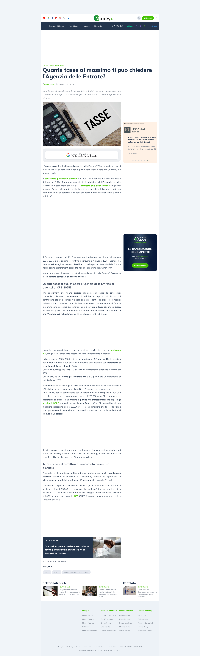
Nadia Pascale (49, 84)
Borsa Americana (125, 623)
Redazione (142, 615)
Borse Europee (124, 619)
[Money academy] (113, 26)
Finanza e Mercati (126, 611)
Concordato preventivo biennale (77, 572)
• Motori (130, 26)
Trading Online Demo (108, 615)
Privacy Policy (143, 627)
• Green (145, 26)
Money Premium (88, 619)
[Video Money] (121, 26)
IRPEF (57, 572)
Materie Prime (124, 627)
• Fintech (137, 26)
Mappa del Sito (87, 615)
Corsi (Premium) (107, 619)
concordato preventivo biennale (61, 178)
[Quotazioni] (109, 26)
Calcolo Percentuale (108, 631)
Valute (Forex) (124, 631)
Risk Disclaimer (143, 619)
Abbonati (148, 18)
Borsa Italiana (124, 615)
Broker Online (106, 623)
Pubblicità (85, 627)
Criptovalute (105, 627)
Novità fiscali (59, 65)
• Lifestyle (153, 26)
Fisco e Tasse (48, 65)
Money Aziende (88, 623)
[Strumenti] (117, 26)
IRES (76, 496)
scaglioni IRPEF (51, 403)
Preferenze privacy (145, 631)
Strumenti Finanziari (109, 611)
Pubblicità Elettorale (89, 631)
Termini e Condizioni (145, 623)
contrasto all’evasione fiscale (95, 185)
